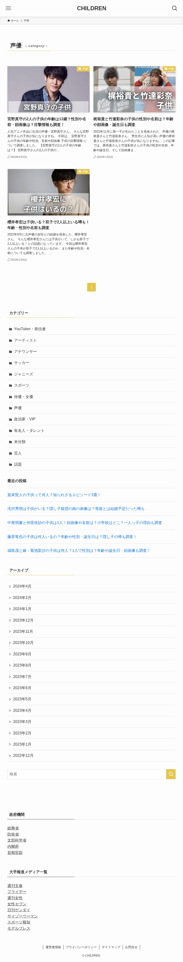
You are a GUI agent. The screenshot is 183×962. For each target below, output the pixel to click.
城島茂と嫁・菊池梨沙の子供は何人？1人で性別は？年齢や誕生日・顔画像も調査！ (79, 550)
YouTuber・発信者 (30, 329)
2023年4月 (22, 710)
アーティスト (25, 340)
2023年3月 (22, 722)
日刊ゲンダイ (18, 910)
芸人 (18, 453)
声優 (18, 408)
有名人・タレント (29, 431)
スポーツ (21, 385)
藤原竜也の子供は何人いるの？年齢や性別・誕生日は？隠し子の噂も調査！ (72, 537)
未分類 (19, 442)
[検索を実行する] (171, 774)
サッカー (21, 363)
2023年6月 (22, 688)
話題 (18, 464)
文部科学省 (16, 840)
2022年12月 (23, 755)
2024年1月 (22, 609)
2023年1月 (22, 744)
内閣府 (13, 846)
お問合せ (131, 947)
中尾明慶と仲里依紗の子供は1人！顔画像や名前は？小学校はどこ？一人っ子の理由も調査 (84, 523)
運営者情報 (53, 947)
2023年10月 (23, 643)
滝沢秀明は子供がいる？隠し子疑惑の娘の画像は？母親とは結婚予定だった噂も (76, 509)
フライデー (16, 892)
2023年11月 (23, 631)
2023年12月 (23, 620)
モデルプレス (18, 928)
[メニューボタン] (8, 8)
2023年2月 (22, 733)
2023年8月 (22, 665)
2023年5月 (22, 699)
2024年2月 (22, 598)
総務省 (13, 828)
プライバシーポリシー (81, 947)
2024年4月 (22, 586)
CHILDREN (91, 8)
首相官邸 (15, 853)
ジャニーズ (23, 374)
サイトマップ (111, 947)
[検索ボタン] (174, 8)
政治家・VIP (25, 419)
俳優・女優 (23, 397)
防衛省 (13, 834)
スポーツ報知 (18, 922)
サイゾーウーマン (22, 916)
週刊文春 (15, 886)
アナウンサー (25, 351)
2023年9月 (22, 654)
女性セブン (16, 904)
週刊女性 (15, 898)
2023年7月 (22, 677)
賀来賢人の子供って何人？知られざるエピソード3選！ (54, 495)
